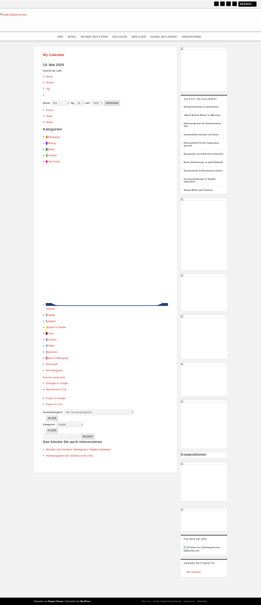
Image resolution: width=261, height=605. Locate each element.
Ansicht (54, 377)
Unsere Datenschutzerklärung (167, 601)
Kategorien (49, 424)
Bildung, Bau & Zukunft (164, 36)
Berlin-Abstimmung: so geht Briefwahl (203, 162)
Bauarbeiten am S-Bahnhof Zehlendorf (203, 154)
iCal (56, 389)
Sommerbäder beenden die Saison (201, 134)
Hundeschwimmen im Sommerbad (201, 107)
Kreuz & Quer (139, 36)
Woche (50, 82)
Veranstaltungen (191, 36)
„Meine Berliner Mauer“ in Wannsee (202, 115)
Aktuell (72, 36)
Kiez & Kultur (119, 36)
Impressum (189, 601)
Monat (49, 76)
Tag (48, 88)
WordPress (85, 601)
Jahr (87, 103)
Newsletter (202, 601)
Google (57, 383)
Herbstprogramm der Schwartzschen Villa (202, 124)
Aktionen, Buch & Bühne (94, 36)
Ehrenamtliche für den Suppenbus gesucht (201, 144)
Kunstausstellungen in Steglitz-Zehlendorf (200, 180)
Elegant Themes (55, 601)
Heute (49, 116)
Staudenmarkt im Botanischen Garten (203, 170)
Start (60, 36)
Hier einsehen (194, 572)
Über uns (146, 601)
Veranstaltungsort (53, 412)
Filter (53, 419)
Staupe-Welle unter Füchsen (198, 190)
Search (88, 436)
